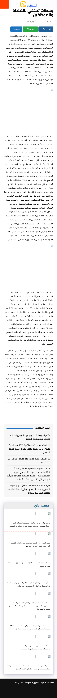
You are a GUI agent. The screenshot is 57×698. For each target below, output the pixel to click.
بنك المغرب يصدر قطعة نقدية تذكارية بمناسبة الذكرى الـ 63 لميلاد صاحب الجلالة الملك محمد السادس (29, 448)
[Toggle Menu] (4, 4)
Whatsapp (31, 29)
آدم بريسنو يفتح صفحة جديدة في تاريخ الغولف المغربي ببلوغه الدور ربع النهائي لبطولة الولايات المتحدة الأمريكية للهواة (29, 489)
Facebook (46, 29)
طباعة (17, 29)
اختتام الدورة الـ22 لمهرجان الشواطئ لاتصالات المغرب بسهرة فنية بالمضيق (29, 437)
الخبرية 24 (47, 21)
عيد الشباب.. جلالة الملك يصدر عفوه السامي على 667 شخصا (28, 460)
